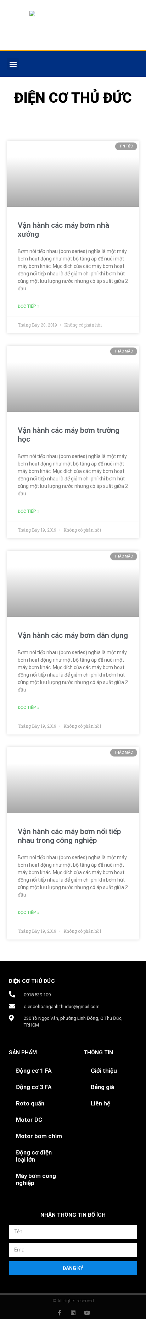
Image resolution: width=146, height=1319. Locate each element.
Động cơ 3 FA (34, 1087)
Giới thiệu (104, 1070)
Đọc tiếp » (28, 306)
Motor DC (29, 1119)
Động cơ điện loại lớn (34, 1156)
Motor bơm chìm (39, 1136)
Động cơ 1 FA (34, 1070)
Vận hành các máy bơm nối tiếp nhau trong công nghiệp (69, 836)
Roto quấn (30, 1103)
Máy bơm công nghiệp (36, 1179)
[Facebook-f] (59, 1312)
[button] (13, 64)
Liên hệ (100, 1103)
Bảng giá (102, 1087)
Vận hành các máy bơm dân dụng (73, 635)
